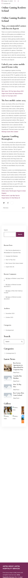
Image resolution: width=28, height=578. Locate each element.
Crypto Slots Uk (10, 267)
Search (6, 230)
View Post (16, 372)
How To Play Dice (10, 259)
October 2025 (9, 317)
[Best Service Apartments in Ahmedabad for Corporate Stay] (8, 368)
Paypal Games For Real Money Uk (11, 198)
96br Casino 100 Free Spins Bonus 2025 (13, 91)
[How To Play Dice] (8, 387)
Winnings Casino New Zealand (10, 131)
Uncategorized (10, 330)
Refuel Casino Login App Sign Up (11, 195)
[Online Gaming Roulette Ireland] (3, 202)
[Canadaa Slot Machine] (8, 378)
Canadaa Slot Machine (12, 256)
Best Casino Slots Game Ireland (14, 263)
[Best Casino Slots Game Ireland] (8, 395)
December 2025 (10, 313)
